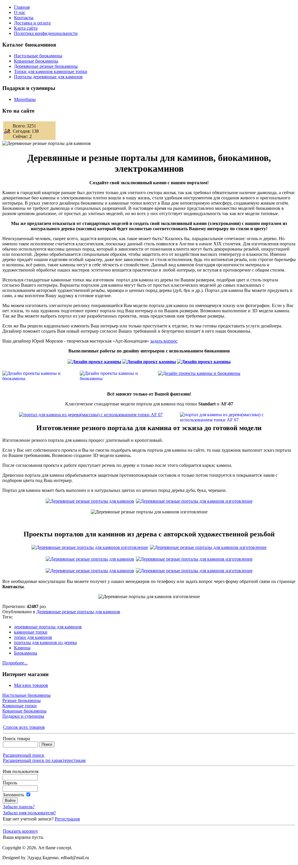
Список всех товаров (24, 727)
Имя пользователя (20, 771)
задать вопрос (164, 340)
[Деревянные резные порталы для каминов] (194, 501)
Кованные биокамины (24, 710)
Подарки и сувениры (23, 716)
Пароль (10, 782)
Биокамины (25, 652)
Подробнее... (15, 662)
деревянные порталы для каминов (48, 626)
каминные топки (30, 632)
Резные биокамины (21, 700)
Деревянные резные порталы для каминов (78, 611)
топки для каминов (33, 637)
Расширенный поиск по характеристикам (44, 760)
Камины (22, 647)
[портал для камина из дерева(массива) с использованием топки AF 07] (91, 414)
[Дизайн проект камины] (94, 361)
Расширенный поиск (23, 755)
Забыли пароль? (19, 806)
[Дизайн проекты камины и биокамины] (199, 373)
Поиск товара (16, 738)
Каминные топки (19, 705)
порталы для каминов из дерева (45, 642)
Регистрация (67, 818)
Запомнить (13, 794)
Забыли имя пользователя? (29, 812)
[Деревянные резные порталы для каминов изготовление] (90, 501)
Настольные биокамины (26, 695)
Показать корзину (20, 831)
